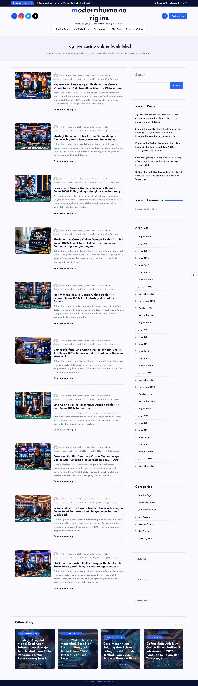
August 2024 (144, 409)
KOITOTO (109, 682)
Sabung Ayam (101, 29)
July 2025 (143, 330)
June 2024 (143, 423)
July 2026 (143, 244)
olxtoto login (141, 580)
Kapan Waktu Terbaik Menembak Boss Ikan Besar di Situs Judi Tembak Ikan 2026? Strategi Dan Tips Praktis (157, 147)
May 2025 (143, 344)
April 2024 (143, 437)
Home (50, 54)
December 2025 (146, 294)
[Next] (181, 623)
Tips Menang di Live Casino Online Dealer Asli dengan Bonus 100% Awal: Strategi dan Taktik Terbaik (84, 298)
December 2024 (146, 380)
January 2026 (145, 287)
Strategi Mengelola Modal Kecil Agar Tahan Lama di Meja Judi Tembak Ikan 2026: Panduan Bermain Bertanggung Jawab (157, 132)
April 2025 (143, 351)
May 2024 (143, 430)
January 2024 (145, 459)
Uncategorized (145, 538)
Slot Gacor (117, 29)
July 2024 (143, 416)
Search (140, 75)
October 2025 (145, 308)
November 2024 (146, 387)
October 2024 (145, 394)
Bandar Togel (62, 29)
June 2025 (143, 337)
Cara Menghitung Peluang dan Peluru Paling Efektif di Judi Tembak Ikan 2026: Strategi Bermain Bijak (158, 161)
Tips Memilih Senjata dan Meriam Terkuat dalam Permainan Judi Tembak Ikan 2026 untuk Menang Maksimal (156, 118)
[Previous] (176, 623)
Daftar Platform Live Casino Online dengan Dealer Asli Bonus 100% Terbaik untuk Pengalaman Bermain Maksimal (88, 353)
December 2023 (146, 466)
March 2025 (144, 359)
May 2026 (143, 258)
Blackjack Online (134, 29)
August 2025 (144, 323)
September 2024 (146, 402)
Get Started (178, 16)
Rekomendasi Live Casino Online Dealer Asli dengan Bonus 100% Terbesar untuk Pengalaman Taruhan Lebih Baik (88, 511)
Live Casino (144, 517)
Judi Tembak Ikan (81, 29)
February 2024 (145, 452)
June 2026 (143, 251)
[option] (35, 649)
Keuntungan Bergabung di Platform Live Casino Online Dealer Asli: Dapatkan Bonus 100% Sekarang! (103, 54)
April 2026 (143, 265)
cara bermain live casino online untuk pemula (88, 76)
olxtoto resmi (141, 601)
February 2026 (145, 280)
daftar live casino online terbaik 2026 (69, 79)
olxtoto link (140, 559)
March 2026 (144, 272)
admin (62, 76)
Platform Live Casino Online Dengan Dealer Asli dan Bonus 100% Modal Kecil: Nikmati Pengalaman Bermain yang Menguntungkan (88, 243)
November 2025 (146, 301)
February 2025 (145, 366)
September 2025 (146, 315)
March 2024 (144, 445)
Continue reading (63, 110)
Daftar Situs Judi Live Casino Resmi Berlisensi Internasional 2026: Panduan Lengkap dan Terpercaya (158, 176)
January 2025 (145, 373)
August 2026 (144, 237)
